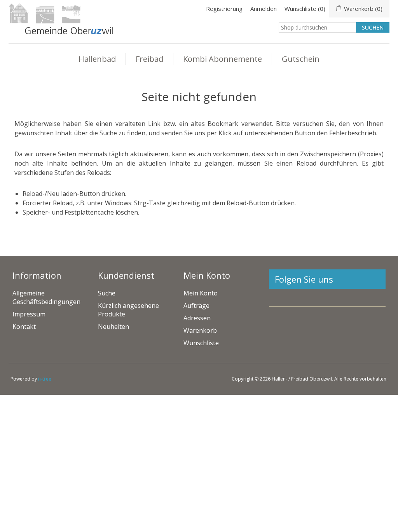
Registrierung (224, 8)
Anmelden (263, 8)
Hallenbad (97, 59)
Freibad (149, 59)
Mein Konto (200, 293)
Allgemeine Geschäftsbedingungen (46, 297)
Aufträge (196, 305)
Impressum (28, 314)
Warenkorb (200, 330)
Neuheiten (113, 326)
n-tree (44, 379)
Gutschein (300, 59)
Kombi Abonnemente (222, 59)
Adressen (197, 318)
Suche (106, 293)
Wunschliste (201, 343)
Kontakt (24, 326)
